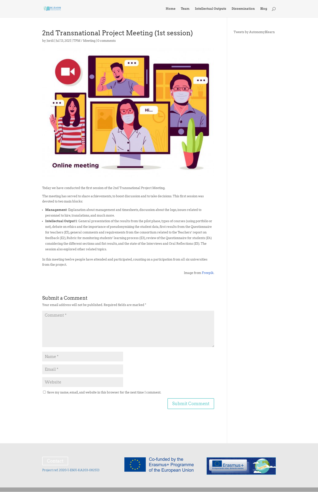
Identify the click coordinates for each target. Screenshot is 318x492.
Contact (55, 461)
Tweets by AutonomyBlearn (254, 32)
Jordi (50, 40)
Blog (263, 8)
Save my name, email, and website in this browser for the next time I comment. (104, 392)
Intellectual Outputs (210, 8)
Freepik (208, 273)
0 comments (106, 40)
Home (170, 8)
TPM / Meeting (84, 40)
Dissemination (243, 8)
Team (185, 8)
